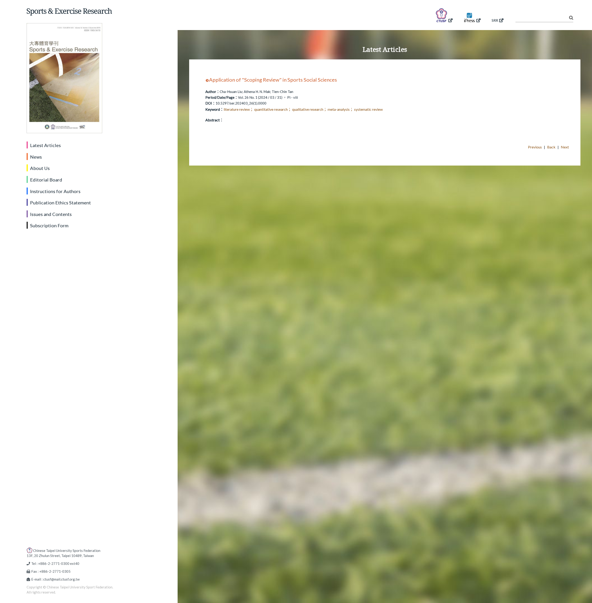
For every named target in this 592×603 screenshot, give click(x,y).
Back (551, 147)
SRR (495, 20)
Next (565, 147)
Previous (535, 147)
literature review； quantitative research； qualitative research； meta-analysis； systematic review (303, 109)
